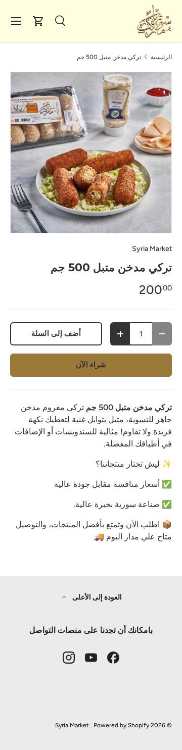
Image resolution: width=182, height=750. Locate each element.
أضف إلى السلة (56, 333)
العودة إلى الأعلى (96, 597)
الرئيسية (161, 57)
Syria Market (152, 248)
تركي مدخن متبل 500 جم (109, 57)
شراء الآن (91, 364)
